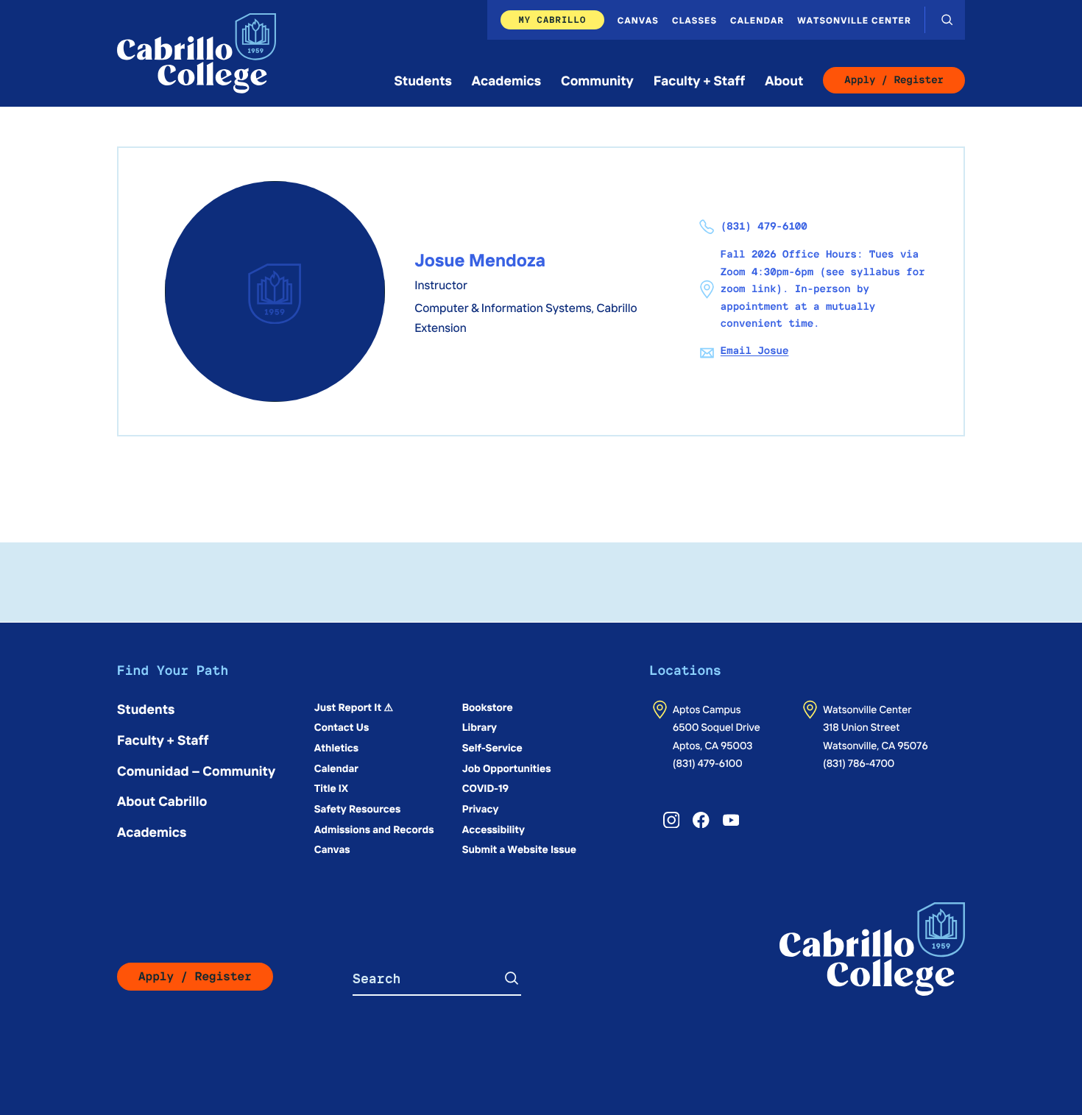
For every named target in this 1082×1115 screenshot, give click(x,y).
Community (597, 79)
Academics (506, 79)
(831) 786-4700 (858, 762)
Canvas (638, 20)
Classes (694, 20)
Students (423, 79)
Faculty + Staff (700, 79)
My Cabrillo (552, 19)
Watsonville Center (854, 20)
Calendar (757, 20)
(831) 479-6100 (708, 762)
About (784, 79)
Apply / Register (894, 80)
